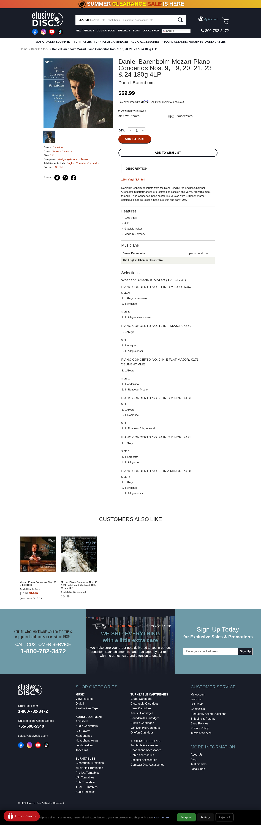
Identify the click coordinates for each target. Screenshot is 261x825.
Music (40, 41)
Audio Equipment (59, 41)
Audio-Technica (85, 791)
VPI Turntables (85, 777)
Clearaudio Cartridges (144, 703)
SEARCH (84, 19)
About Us (196, 754)
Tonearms (82, 750)
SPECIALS (124, 30)
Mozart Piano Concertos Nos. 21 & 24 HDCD (38, 584)
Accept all (186, 817)
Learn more (161, 817)
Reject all (224, 817)
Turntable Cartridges (111, 41)
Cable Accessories (142, 755)
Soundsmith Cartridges (144, 718)
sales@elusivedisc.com (33, 735)
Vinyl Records (84, 698)
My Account (198, 694)
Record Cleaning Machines (182, 41)
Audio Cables (215, 41)
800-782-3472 (216, 30)
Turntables (83, 41)
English (169, 30)
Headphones (84, 735)
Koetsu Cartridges (141, 713)
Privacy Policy (200, 728)
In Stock (133, 110)
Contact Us (198, 708)
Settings (205, 817)
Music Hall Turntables (89, 767)
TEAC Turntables (86, 787)
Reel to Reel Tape (87, 708)
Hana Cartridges (140, 708)
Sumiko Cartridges (142, 722)
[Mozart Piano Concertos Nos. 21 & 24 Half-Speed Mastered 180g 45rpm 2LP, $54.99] (79, 554)
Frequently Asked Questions (208, 713)
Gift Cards (197, 704)
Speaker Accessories (143, 759)
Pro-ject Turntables (87, 772)
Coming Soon (106, 30)
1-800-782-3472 (43, 651)
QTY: (121, 130)
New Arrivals (84, 30)
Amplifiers (82, 721)
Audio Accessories (145, 41)
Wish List (196, 699)
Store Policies (199, 723)
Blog (194, 759)
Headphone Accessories (145, 750)
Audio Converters (87, 725)
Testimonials (198, 764)
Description (137, 168)
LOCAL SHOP (151, 30)
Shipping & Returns (203, 718)
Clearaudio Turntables (90, 762)
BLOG (136, 30)
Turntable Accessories (144, 745)
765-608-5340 (31, 726)
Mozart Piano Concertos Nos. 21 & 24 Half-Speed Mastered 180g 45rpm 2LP (79, 585)
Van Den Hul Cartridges (145, 727)
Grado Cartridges (141, 698)
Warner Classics (62, 151)
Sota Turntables (86, 782)
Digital (80, 703)
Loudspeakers (85, 745)
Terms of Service (201, 733)
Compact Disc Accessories (147, 764)
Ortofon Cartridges (142, 732)
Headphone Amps (87, 740)
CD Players (83, 730)
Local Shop (198, 768)
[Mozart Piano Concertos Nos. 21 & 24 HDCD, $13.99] (38, 554)
